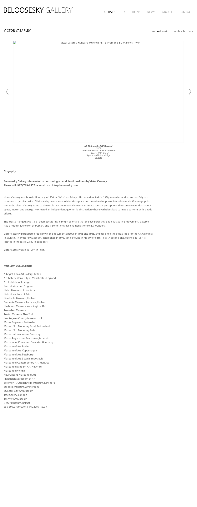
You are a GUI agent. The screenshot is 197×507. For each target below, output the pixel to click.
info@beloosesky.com (65, 185)
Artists (109, 12)
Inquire (98, 158)
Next (190, 92)
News (151, 12)
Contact (186, 12)
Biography (10, 171)
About (167, 12)
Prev (7, 92)
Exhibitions (131, 12)
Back (190, 31)
